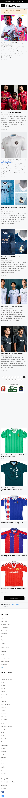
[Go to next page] (18, 380)
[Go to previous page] (6, 377)
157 (15, 377)
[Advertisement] (13, 73)
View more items (14, 598)
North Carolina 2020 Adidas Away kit (13, 43)
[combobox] (26, 5)
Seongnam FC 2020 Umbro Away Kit (13, 306)
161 (6, 379)
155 (9, 377)
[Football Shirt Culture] (13, 6)
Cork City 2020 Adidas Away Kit (11, 112)
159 (21, 377)
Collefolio (20, 1)
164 (15, 379)
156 (12, 377)
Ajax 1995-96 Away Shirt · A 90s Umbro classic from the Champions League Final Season (12, 489)
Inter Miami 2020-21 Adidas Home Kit (13, 160)
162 (9, 379)
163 (12, 379)
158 (18, 377)
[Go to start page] (3, 377)
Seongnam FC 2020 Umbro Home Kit (13, 353)
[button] (3, 5)
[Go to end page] (21, 380)
